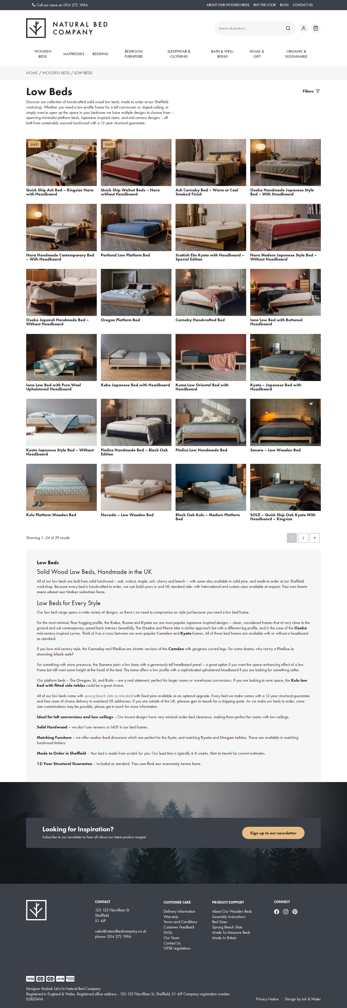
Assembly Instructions (228, 916)
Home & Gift (257, 54)
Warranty (171, 916)
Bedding (100, 53)
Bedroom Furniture (134, 54)
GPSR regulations (177, 948)
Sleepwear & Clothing (179, 54)
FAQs (168, 932)
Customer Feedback (179, 927)
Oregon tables (233, 737)
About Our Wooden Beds (228, 5)
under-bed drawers (108, 737)
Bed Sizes (219, 921)
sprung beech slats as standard (108, 695)
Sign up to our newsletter (273, 833)
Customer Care (177, 902)
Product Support (228, 902)
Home (32, 72)
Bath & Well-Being (222, 54)
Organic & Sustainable (296, 54)
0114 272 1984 (76, 5)
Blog (284, 5)
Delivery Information (179, 911)
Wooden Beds (42, 54)
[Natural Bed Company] (66, 28)
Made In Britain (224, 937)
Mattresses (73, 53)
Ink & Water (311, 999)
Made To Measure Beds (231, 932)
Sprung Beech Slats (227, 927)
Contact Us (303, 5)
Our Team (171, 937)
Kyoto (206, 737)
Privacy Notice (267, 999)
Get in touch (221, 753)
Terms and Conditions (180, 921)
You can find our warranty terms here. (166, 763)
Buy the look (265, 5)
